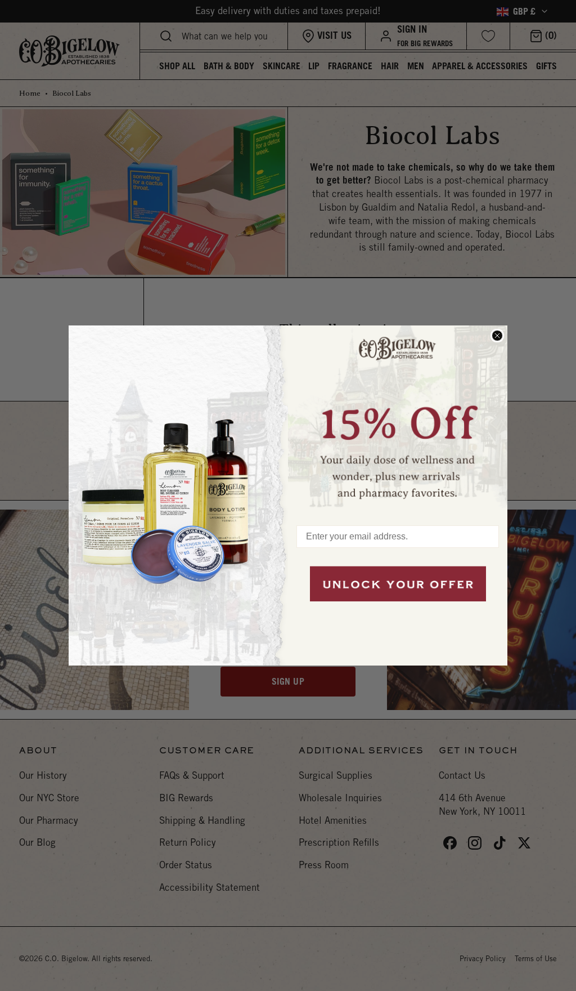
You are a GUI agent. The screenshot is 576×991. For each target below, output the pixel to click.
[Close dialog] (497, 335)
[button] (397, 419)
